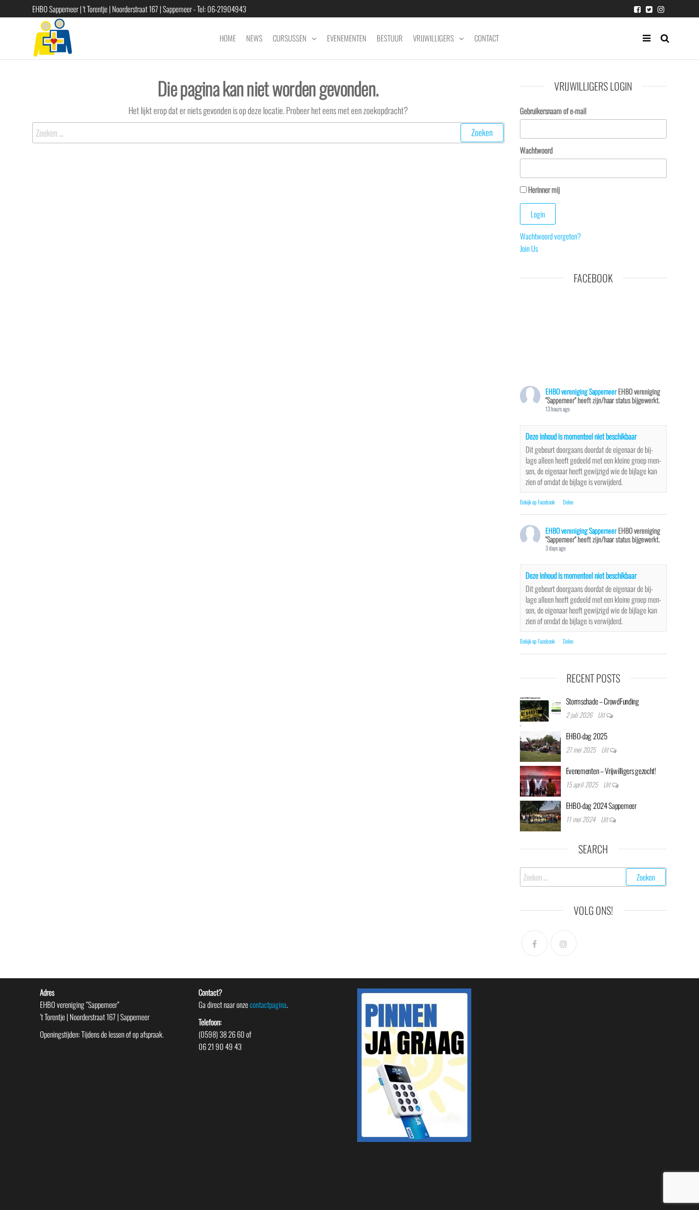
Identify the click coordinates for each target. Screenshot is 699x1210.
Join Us (529, 248)
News (254, 37)
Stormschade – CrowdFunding (602, 701)
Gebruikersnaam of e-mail (553, 110)
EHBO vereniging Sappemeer (581, 391)
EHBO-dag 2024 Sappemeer (601, 805)
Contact (486, 37)
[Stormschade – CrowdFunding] (540, 710)
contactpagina (268, 1004)
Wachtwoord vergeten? (550, 235)
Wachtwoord (536, 150)
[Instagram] (564, 943)
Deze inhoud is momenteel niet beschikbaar (581, 436)
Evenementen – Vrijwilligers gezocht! (611, 770)
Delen (568, 502)
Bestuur (390, 37)
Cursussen (290, 37)
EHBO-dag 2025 (586, 735)
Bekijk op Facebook (537, 502)
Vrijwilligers (433, 37)
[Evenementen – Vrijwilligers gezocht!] (540, 779)
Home (228, 37)
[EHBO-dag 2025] (540, 745)
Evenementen (346, 37)
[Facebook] (534, 943)
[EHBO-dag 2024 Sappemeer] (540, 814)
